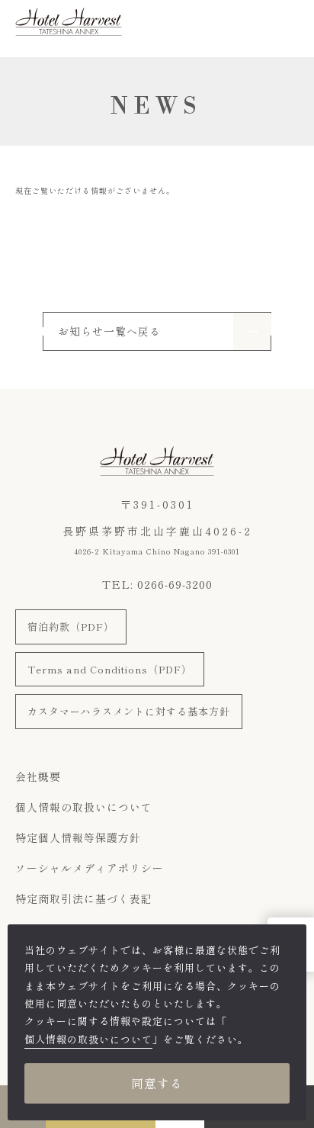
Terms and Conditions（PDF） (109, 669)
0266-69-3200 (175, 584)
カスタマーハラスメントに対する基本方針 (128, 711)
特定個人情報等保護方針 (78, 837)
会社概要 (38, 776)
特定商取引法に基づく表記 (83, 898)
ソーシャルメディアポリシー (89, 868)
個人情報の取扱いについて (83, 807)
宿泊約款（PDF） (70, 626)
